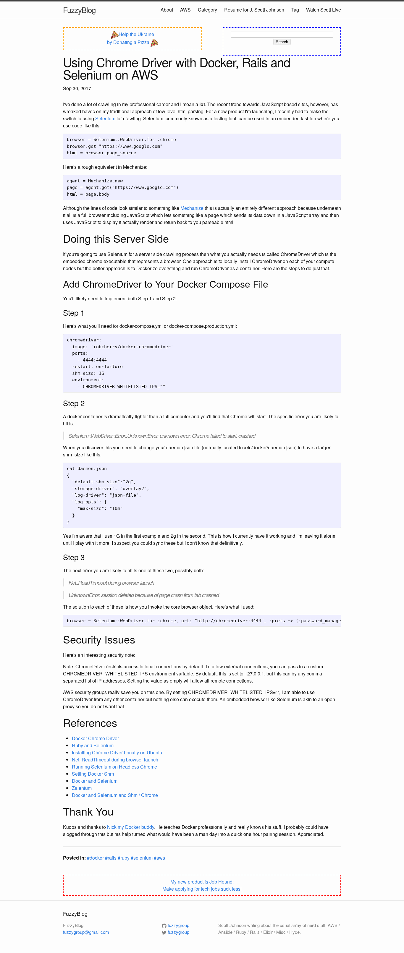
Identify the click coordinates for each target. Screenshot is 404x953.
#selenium (142, 857)
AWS (185, 9)
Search (282, 42)
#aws (159, 857)
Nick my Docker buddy (130, 827)
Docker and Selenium (94, 780)
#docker (96, 857)
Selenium (105, 118)
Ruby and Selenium (93, 745)
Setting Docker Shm (93, 773)
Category (207, 9)
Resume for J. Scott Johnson (254, 9)
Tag (295, 9)
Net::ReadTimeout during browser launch (115, 759)
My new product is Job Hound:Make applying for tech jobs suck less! (202, 885)
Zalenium (82, 788)
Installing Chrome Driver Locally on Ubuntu (117, 752)
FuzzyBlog (79, 9)
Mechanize (191, 208)
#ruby (124, 857)
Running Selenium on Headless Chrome (114, 766)
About (167, 9)
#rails (111, 857)
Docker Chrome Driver (95, 738)
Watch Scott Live (323, 9)
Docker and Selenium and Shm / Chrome (115, 795)
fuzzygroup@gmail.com (86, 932)
